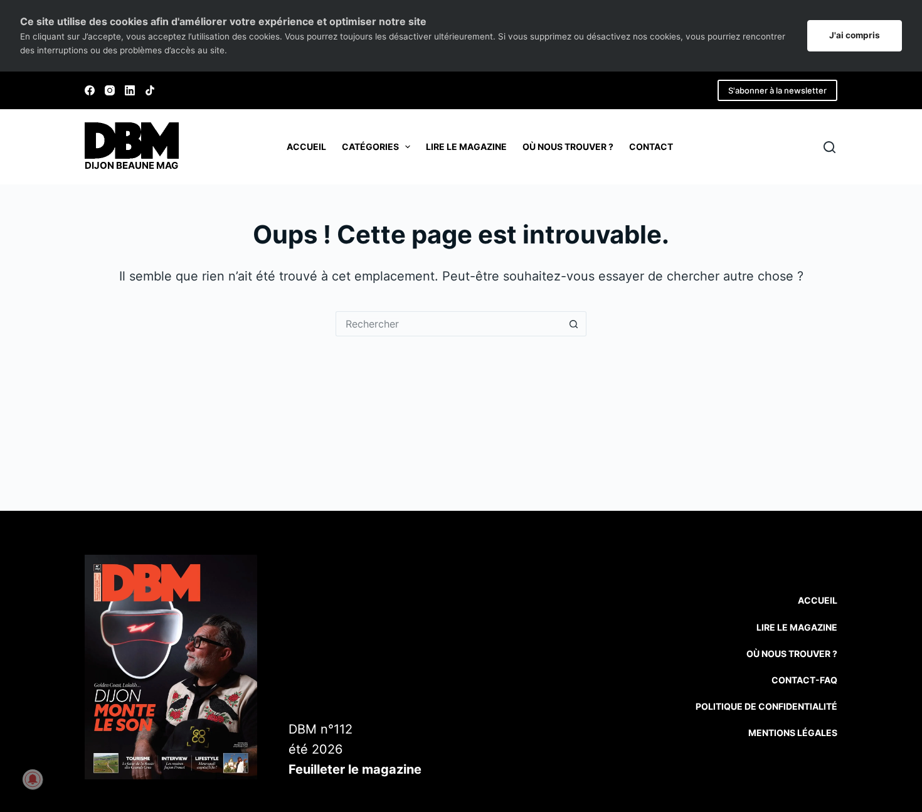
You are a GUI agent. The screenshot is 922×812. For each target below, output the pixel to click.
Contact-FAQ (804, 680)
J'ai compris (854, 35)
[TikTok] (150, 90)
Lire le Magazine (796, 627)
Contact (651, 146)
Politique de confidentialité (766, 706)
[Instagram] (110, 90)
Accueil (306, 146)
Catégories (370, 146)
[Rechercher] (829, 147)
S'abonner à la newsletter (777, 90)
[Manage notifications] (33, 779)
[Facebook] (90, 90)
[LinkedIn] (130, 90)
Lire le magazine (466, 146)
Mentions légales (792, 732)
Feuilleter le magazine (355, 769)
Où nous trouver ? (567, 146)
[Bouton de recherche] (573, 323)
